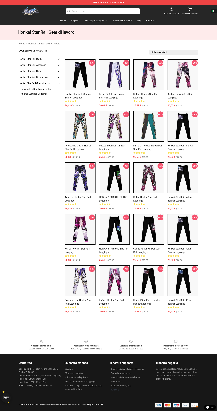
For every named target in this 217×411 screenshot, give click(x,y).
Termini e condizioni (74, 373)
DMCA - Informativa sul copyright (80, 381)
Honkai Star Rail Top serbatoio (36, 89)
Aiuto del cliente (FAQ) (121, 385)
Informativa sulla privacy (76, 377)
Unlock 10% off (6, 397)
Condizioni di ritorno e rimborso (125, 377)
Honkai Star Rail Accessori (32, 65)
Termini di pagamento (121, 373)
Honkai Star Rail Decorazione (34, 77)
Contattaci (116, 381)
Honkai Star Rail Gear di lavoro (44, 43)
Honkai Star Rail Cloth (30, 59)
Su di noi (69, 369)
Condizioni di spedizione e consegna (127, 369)
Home (22, 43)
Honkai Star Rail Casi (30, 71)
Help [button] (211, 407)
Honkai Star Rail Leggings (34, 93)
